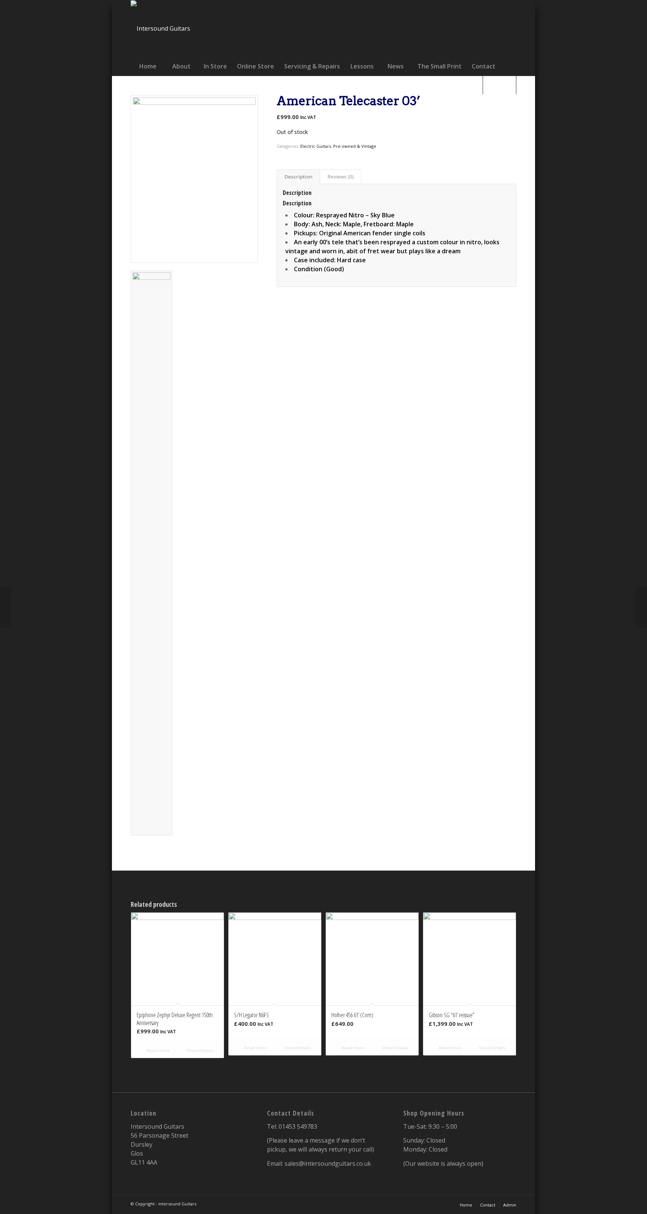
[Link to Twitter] (457, 28)
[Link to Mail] (511, 28)
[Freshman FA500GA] (6, 607)
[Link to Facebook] (439, 28)
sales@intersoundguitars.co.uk (328, 1163)
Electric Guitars (315, 146)
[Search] (499, 85)
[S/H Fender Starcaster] (641, 607)
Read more (158, 1050)
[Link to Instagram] (475, 28)
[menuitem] (147, 66)
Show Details (199, 1050)
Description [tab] (299, 176)
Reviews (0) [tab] (341, 176)
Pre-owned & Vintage (354, 146)
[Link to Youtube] (493, 28)
